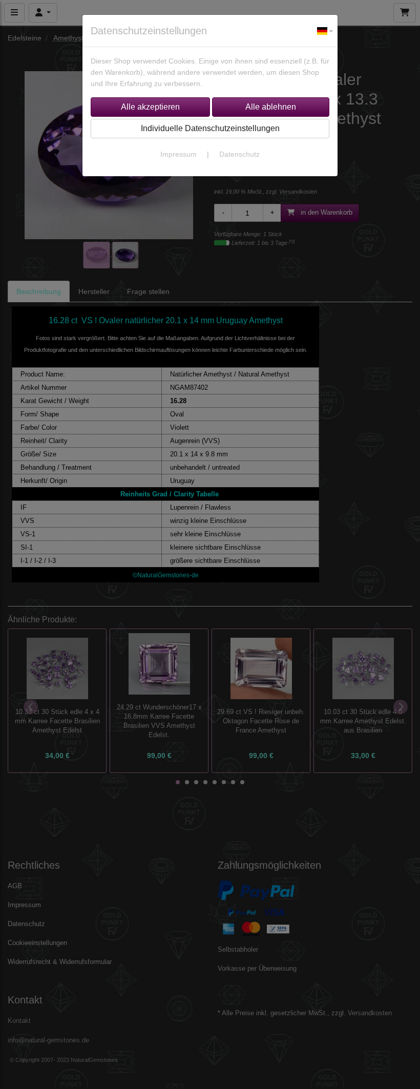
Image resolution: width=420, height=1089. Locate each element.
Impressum (178, 154)
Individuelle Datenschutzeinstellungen (210, 128)
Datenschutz (239, 154)
